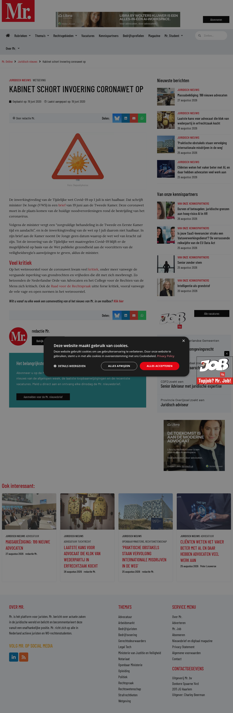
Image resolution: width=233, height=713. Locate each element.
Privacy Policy (165, 356)
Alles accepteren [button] (159, 366)
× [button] (183, 341)
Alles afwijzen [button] (119, 366)
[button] (70, 366)
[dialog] (116, 357)
